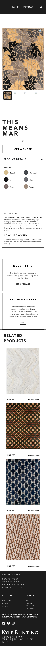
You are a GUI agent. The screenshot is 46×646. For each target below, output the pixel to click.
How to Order (10, 579)
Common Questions (13, 588)
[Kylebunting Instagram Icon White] (13, 623)
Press (5, 604)
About (29, 601)
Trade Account (31, 605)
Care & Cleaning (11, 582)
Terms (6, 640)
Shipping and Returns (14, 585)
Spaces (6, 606)
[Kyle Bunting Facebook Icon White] (3, 623)
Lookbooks (8, 601)
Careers (30, 608)
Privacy (19, 640)
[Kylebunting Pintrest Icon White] (8, 623)
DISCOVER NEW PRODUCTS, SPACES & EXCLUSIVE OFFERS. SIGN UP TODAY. (20, 615)
